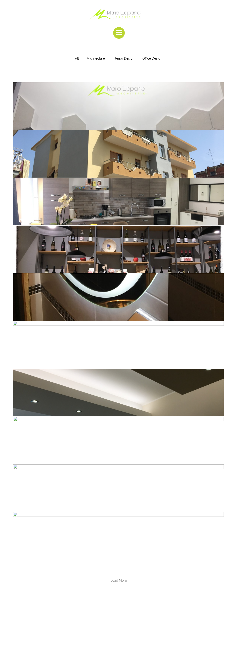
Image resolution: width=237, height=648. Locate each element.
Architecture (96, 58)
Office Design (152, 58)
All (77, 58)
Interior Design (123, 58)
